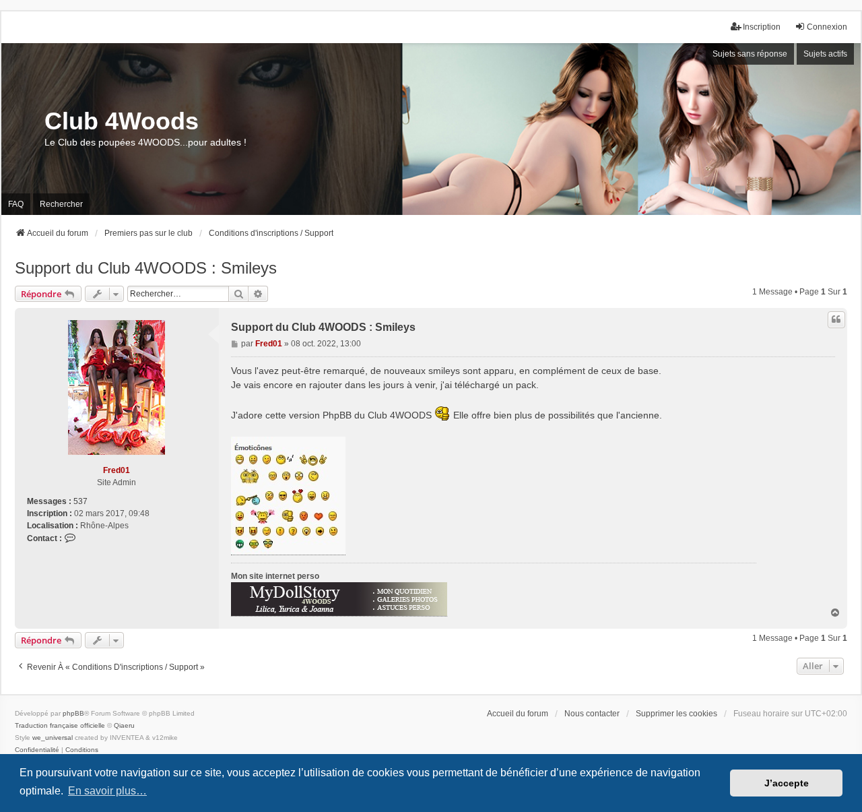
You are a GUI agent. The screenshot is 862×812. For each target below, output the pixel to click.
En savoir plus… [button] (107, 791)
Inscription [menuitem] (762, 27)
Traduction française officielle (60, 725)
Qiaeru (124, 725)
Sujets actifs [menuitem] (825, 54)
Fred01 (116, 470)
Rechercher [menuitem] (61, 204)
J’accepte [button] (786, 783)
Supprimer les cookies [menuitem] (676, 713)
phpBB (73, 713)
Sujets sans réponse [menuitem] (749, 54)
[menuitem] (37, 750)
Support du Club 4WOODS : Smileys (146, 268)
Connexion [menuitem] (827, 27)
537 (80, 501)
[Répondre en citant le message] (836, 319)
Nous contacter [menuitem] (592, 713)
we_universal (52, 737)
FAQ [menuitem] (16, 204)
